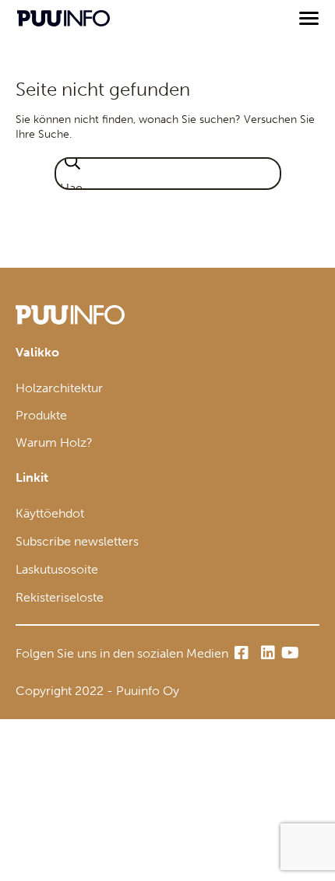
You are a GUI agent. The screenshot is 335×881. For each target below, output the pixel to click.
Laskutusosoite (57, 569)
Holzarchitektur (59, 388)
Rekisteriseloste (60, 597)
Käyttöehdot (50, 513)
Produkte (41, 415)
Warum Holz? (54, 442)
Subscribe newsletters (77, 541)
